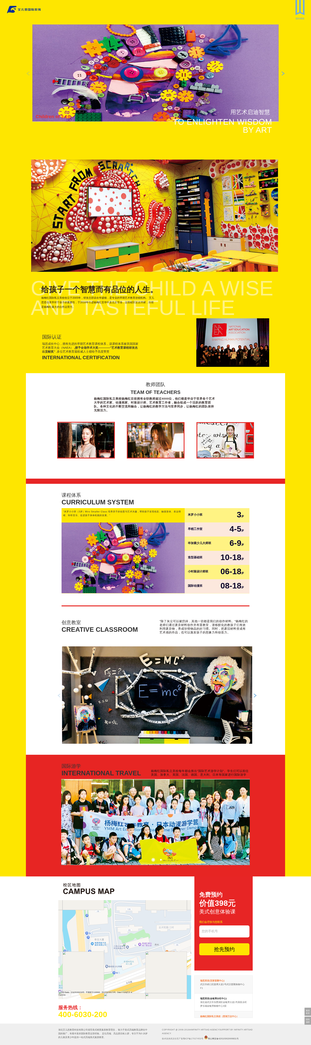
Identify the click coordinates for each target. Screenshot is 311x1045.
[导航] (300, 8)
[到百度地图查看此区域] (64, 994)
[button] (283, 73)
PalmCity (62, 995)
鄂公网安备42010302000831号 (223, 1039)
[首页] (16, 10)
